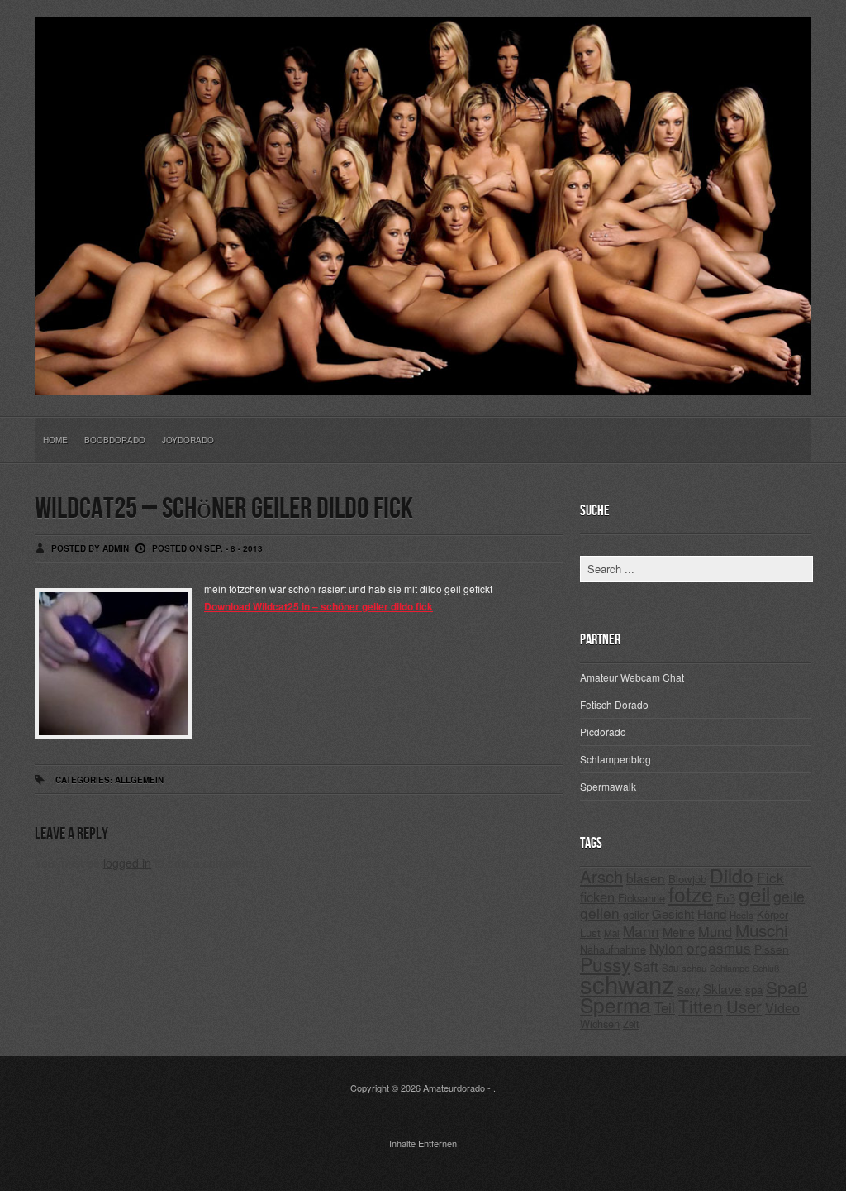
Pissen (771, 948)
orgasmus (719, 947)
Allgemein (139, 780)
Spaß (787, 986)
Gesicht (673, 913)
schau (694, 967)
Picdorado (603, 732)
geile (789, 896)
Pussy (605, 964)
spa (754, 989)
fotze (690, 893)
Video (782, 1007)
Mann (641, 931)
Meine (679, 931)
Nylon (666, 948)
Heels (741, 914)
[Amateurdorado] (423, 381)
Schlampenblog (615, 759)
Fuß (725, 898)
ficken (597, 896)
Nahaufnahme (613, 949)
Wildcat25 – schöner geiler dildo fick (224, 509)
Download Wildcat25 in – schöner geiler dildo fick (318, 606)
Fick (770, 877)
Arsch (601, 876)
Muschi (761, 929)
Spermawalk (608, 786)
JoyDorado (188, 440)
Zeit (631, 1024)
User (744, 1006)
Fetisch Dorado (614, 704)
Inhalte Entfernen (423, 1143)
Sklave (722, 988)
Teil (664, 1007)
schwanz (627, 983)
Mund (715, 931)
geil (754, 893)
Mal (612, 933)
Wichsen (600, 1023)
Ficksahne (641, 898)
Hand (711, 913)
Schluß (766, 968)
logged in (127, 862)
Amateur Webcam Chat (632, 677)
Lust (590, 932)
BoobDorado (114, 440)
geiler (636, 914)
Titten (700, 1005)
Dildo (731, 875)
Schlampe (729, 967)
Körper (772, 914)
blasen (645, 877)
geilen (600, 912)
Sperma (615, 1004)
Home (55, 440)
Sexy (688, 990)
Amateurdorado (454, 1087)
